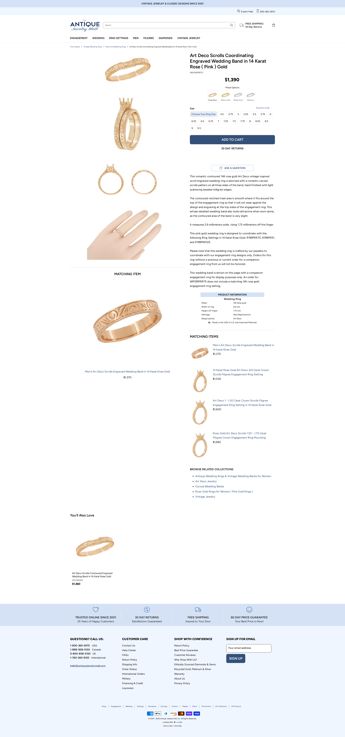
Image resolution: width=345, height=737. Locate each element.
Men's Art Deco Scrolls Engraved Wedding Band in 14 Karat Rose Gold (127, 371)
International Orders (133, 673)
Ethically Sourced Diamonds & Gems (195, 664)
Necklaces (152, 706)
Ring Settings (118, 38)
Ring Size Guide (263, 108)
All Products (236, 706)
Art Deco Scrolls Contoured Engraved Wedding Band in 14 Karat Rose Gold (92, 575)
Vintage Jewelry (188, 38)
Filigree (148, 38)
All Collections (221, 706)
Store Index (167, 726)
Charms (175, 706)
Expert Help (246, 11)
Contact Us (128, 645)
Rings (104, 706)
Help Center (129, 650)
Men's (194, 706)
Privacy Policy (182, 683)
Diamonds (165, 38)
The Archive (206, 706)
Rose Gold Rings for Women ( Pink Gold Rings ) (224, 491)
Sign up (235, 658)
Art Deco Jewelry (206, 481)
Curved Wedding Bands (209, 486)
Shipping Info (129, 664)
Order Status (129, 669)
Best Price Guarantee (186, 650)
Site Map (178, 726)
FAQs (125, 655)
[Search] (231, 25)
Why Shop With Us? (185, 659)
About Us (179, 678)
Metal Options (232, 87)
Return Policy (129, 659)
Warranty (179, 673)
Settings (140, 706)
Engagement (79, 38)
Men (136, 38)
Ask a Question (234, 168)
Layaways (128, 688)
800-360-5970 (267, 11)
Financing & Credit (132, 683)
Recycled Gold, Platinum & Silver (192, 669)
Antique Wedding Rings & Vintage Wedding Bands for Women (233, 476)
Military (126, 678)
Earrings (164, 706)
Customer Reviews (185, 655)
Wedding (98, 38)
